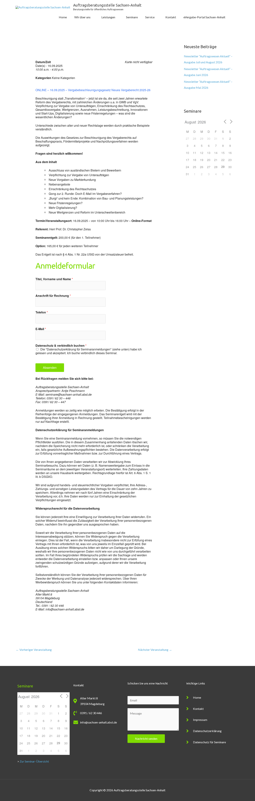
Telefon (41, 312)
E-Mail (40, 329)
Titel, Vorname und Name (54, 279)
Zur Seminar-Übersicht (34, 761)
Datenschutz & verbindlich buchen (60, 345)
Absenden (50, 367)
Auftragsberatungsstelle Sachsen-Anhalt (107, 5)
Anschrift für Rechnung (53, 296)
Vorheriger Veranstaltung (34, 649)
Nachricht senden (146, 738)
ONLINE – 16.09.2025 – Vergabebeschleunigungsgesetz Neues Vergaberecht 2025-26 (92, 90)
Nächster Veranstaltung (155, 649)
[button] (234, 17)
